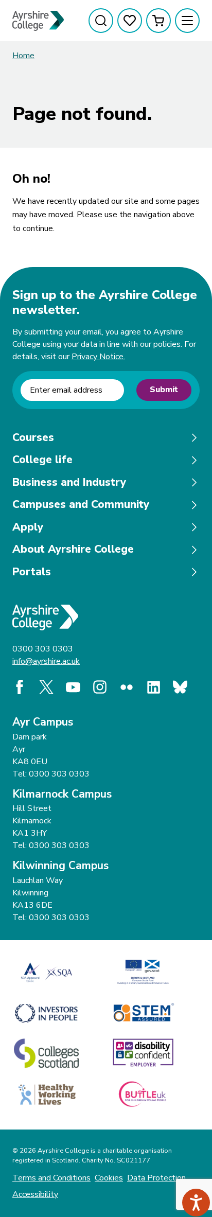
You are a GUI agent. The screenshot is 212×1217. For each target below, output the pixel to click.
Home (23, 55)
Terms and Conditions (51, 1178)
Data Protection (156, 1178)
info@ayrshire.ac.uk (46, 661)
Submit (164, 389)
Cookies (109, 1178)
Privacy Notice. (98, 356)
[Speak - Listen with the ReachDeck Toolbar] (196, 1202)
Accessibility (35, 1194)
